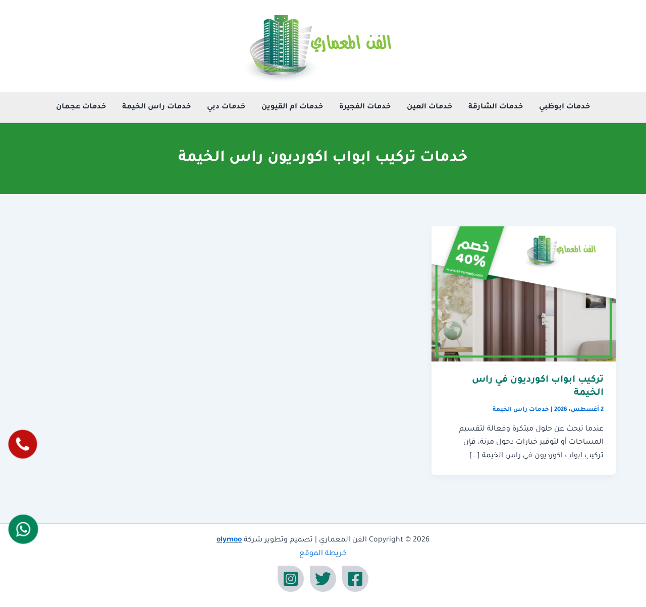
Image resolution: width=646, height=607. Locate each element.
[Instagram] (291, 579)
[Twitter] (323, 579)
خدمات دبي (226, 107)
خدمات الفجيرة (365, 107)
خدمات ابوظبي (564, 107)
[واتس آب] (23, 528)
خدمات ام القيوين (292, 107)
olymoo (229, 540)
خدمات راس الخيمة (156, 107)
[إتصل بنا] (22, 444)
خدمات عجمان (81, 107)
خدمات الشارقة (495, 107)
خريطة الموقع (323, 554)
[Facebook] (355, 579)
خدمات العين (429, 107)
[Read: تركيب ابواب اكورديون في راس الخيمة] (524, 294)
